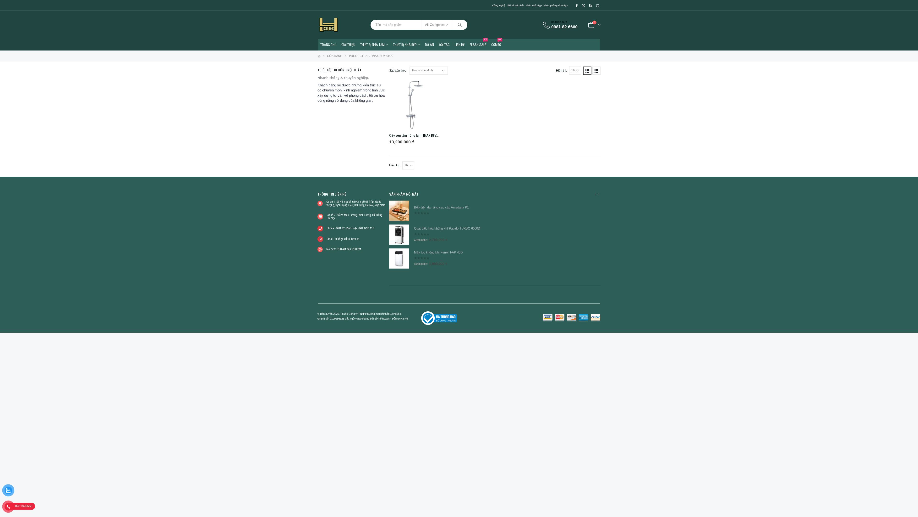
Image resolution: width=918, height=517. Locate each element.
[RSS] (590, 5)
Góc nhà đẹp (534, 5)
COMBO (496, 43)
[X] (583, 5)
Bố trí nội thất (516, 5)
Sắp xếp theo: (398, 70)
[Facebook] (577, 5)
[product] (414, 104)
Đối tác (444, 45)
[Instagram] (597, 5)
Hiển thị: (561, 70)
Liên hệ (460, 45)
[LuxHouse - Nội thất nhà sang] (328, 25)
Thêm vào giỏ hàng (431, 87)
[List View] (596, 71)
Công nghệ (498, 5)
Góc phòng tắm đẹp (556, 5)
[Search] (459, 25)
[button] (595, 194)
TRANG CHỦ (328, 45)
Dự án (429, 45)
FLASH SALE (478, 43)
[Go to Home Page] (318, 56)
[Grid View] (587, 71)
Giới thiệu (348, 45)
